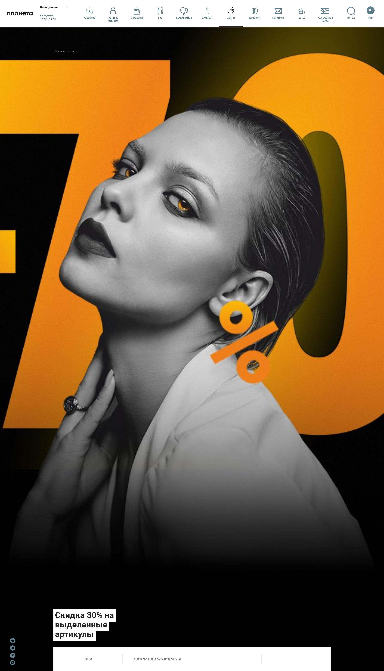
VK (12, 640)
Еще (370, 18)
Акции (231, 18)
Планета (20, 13)
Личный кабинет (113, 20)
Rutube (12, 655)
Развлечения (184, 18)
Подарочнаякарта (325, 20)
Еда (160, 18)
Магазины (137, 18)
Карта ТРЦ (254, 18)
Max (12, 662)
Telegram (12, 648)
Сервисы (207, 18)
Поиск (351, 18)
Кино (302, 18)
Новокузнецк (49, 7)
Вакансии (90, 18)
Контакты (278, 18)
